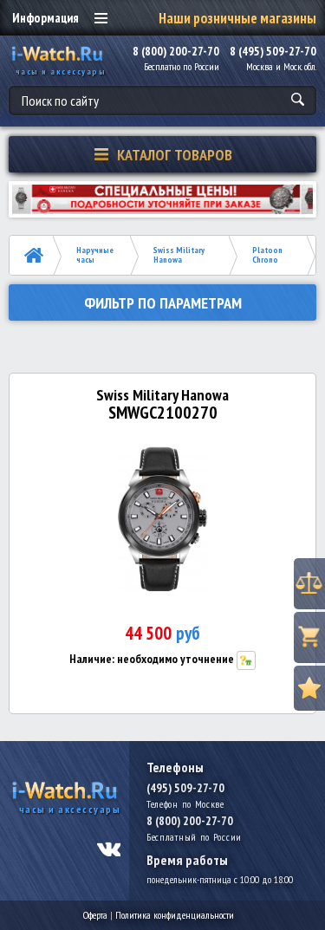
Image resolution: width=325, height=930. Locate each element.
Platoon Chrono (267, 254)
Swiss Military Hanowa (179, 254)
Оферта (95, 914)
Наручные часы (95, 254)
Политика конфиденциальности (174, 914)
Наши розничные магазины (237, 18)
